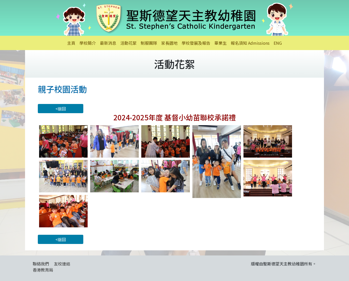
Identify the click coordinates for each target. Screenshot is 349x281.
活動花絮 (128, 43)
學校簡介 (87, 43)
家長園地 (169, 43)
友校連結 (62, 264)
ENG (278, 43)
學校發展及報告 (196, 43)
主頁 (71, 43)
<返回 (60, 109)
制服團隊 (149, 43)
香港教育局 (43, 270)
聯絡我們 (41, 264)
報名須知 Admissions (250, 43)
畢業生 (220, 43)
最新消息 (108, 43)
